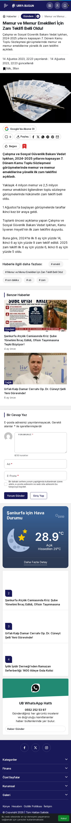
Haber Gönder (15, 728)
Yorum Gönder (16, 495)
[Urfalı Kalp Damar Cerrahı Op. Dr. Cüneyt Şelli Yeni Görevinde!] (35, 376)
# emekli (55, 264)
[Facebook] (24, 748)
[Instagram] (46, 748)
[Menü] (6, 5)
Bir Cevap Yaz (17, 415)
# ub (28, 280)
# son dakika (12, 280)
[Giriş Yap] (57, 5)
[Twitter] (35, 748)
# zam (42, 280)
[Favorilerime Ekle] (24, 146)
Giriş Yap (38, 495)
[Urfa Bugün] (23, 5)
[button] (49, 5)
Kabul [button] (64, 818)
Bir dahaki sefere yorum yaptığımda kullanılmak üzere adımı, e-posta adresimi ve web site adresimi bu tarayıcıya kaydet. (36, 484)
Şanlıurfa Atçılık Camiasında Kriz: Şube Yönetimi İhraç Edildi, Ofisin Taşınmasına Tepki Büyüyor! (32, 604)
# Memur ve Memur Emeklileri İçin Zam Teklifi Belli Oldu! (34, 272)
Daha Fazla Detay (35, 562)
